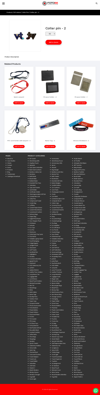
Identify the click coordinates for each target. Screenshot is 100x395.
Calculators (77, 183)
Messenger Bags (57, 285)
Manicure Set (78, 279)
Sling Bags (32, 339)
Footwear (76, 241)
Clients (9, 163)
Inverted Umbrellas (35, 259)
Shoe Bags (32, 337)
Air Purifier (77, 161)
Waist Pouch (55, 368)
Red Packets (55, 328)
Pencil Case (55, 303)
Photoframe (77, 305)
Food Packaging (34, 241)
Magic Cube (55, 279)
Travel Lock (32, 359)
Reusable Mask (34, 330)
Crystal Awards (78, 203)
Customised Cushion (35, 212)
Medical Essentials (35, 283)
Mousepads (77, 290)
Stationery (77, 343)
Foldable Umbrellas (57, 239)
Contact (9, 165)
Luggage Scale (56, 276)
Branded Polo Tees (35, 183)
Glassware (32, 247)
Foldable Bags (78, 236)
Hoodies (32, 256)
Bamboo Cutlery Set (35, 172)
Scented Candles (34, 332)
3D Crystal (32, 158)
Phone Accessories (35, 305)
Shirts (75, 334)
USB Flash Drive (78, 363)
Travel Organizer (57, 359)
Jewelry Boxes (78, 259)
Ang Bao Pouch (33, 163)
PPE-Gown (32, 321)
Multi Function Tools (80, 292)
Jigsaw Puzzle (33, 261)
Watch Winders (34, 370)
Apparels (32, 165)
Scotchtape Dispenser (58, 332)
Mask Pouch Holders (35, 281)
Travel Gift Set (78, 357)
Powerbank (77, 319)
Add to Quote (53, 42)
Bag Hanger (55, 170)
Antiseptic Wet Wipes (80, 163)
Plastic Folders (33, 312)
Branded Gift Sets (57, 181)
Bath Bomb (32, 176)
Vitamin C (32, 368)
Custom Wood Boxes (35, 210)
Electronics (32, 232)
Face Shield (55, 234)
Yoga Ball (32, 377)
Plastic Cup (77, 310)
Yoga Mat (54, 377)
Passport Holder (34, 303)
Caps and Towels (34, 187)
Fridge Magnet (33, 243)
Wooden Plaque (78, 374)
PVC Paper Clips (78, 325)
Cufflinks (32, 205)
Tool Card (77, 352)
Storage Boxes (78, 345)
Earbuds (32, 225)
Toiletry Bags (55, 352)
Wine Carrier (55, 372)
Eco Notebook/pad (79, 227)
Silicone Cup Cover (57, 337)
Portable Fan (55, 316)
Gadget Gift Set (78, 243)
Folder (76, 239)
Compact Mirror (78, 199)
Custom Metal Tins (79, 205)
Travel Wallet (33, 361)
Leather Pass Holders (35, 272)
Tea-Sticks (77, 350)
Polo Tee (76, 314)
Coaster (76, 194)
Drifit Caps (77, 221)
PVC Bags (54, 325)
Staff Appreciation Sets (59, 343)
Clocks (54, 194)
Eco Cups (32, 227)
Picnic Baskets (33, 308)
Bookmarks (55, 178)
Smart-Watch (55, 339)
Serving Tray (55, 334)
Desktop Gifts (78, 214)
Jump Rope (55, 261)
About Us (10, 158)
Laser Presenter (56, 270)
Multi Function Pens (57, 292)
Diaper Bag (32, 216)
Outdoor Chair (33, 299)
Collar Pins (25, 12)
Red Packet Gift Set (35, 328)
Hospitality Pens (56, 256)
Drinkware (32, 223)
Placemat (54, 308)
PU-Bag (54, 323)
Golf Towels (33, 250)
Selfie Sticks (33, 334)
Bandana (32, 174)
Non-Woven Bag (56, 294)
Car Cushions (56, 187)
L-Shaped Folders (79, 265)
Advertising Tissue (57, 161)
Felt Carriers (77, 234)
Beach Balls (77, 176)
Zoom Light (32, 379)
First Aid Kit (32, 236)
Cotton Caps (55, 203)
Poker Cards (55, 314)
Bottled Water (33, 181)
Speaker (32, 341)
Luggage (76, 274)
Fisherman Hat (56, 236)
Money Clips (55, 290)
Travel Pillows (78, 359)
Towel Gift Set (78, 354)
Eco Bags (76, 225)
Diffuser (76, 216)
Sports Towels (33, 343)
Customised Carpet (79, 210)
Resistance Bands (79, 328)
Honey (76, 254)
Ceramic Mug (78, 190)
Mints (31, 290)
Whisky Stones (33, 372)
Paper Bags (77, 299)
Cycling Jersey (78, 212)
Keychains (77, 263)
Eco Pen (31, 230)
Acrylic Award (78, 158)
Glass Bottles (78, 245)
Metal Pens (55, 288)
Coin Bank (55, 196)
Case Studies (11, 161)
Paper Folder (55, 301)
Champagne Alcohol (58, 192)
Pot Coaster (33, 319)
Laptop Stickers (34, 270)
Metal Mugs (32, 288)
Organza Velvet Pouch (80, 297)
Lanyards (54, 268)
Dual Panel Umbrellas (80, 223)
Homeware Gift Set (57, 254)
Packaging (55, 299)
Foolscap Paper (56, 241)
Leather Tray (77, 272)
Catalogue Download (13, 176)
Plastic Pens (55, 312)
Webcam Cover (56, 370)
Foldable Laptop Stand (36, 239)
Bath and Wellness (79, 174)
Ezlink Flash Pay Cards (36, 234)
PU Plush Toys (33, 323)
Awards (54, 167)
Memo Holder (56, 283)
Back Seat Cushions (35, 170)
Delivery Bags (33, 214)
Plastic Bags (77, 308)
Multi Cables (33, 292)
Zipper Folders (78, 377)
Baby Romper (78, 167)
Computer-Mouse (79, 201)
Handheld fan (33, 252)
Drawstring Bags (57, 221)
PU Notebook (78, 321)
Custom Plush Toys (57, 207)
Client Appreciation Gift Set (37, 194)
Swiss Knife (55, 350)
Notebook (77, 294)
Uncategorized (56, 363)
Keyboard (32, 263)
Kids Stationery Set (35, 265)
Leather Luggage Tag (80, 270)
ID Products (17, 12)
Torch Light (55, 354)
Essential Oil (77, 232)
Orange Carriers (56, 297)
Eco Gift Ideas (56, 227)
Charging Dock (78, 192)
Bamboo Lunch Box (57, 172)
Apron (53, 165)
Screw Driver (77, 332)
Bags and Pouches (79, 170)
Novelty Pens (33, 297)
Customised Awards (58, 210)
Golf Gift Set (55, 247)
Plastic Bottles (33, 310)
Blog (8, 172)
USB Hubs (32, 366)
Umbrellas (32, 363)
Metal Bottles (78, 285)
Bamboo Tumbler (79, 172)
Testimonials (11, 174)
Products (9, 12)
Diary (53, 216)
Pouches (54, 319)
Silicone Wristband (79, 337)
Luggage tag (77, 276)
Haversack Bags (56, 252)
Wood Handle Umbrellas (59, 374)
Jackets (54, 259)
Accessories (55, 158)
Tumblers (76, 361)
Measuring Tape (56, 281)
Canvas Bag (77, 185)
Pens (75, 303)
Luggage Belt (33, 276)
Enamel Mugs (56, 232)
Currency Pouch (56, 205)
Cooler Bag (32, 203)
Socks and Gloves (79, 339)
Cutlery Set (55, 212)
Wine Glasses (78, 372)
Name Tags (32, 294)
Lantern (31, 268)
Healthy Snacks (78, 252)
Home (9, 167)
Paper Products (78, 301)
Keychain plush (56, 263)
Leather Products (57, 272)
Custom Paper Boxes (35, 207)
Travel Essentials (57, 357)
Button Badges (56, 183)
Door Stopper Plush (35, 221)
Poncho (31, 316)
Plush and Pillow (34, 314)
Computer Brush (56, 201)
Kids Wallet (55, 265)
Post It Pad (77, 316)
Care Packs (55, 190)
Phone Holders (56, 305)
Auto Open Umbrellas (35, 167)
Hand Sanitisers (78, 250)
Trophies (54, 361)
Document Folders (79, 219)
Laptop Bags (77, 268)
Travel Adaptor (33, 357)
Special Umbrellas (57, 341)
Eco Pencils (55, 230)
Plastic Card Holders (58, 310)
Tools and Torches (35, 354)
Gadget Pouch (33, 245)
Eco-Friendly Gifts (79, 230)
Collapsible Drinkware (80, 196)
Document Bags (56, 219)
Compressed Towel (35, 201)
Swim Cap (32, 350)
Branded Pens (78, 181)
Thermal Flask (33, 352)
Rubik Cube (77, 330)
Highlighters (33, 254)
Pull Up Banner (33, 325)
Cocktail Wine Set (34, 196)
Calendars (32, 185)
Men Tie (31, 285)
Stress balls (33, 348)
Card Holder (33, 190)
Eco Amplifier (55, 225)
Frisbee (54, 243)
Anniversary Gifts (57, 163)
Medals (76, 281)
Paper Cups (33, 301)
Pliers (75, 312)
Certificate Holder (34, 192)
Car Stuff (76, 187)
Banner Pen (55, 174)
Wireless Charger (34, 374)
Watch (76, 368)
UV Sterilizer (55, 366)
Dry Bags (54, 223)
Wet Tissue (77, 370)
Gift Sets (54, 245)
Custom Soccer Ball (79, 207)
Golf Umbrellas (56, 250)
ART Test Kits (77, 165)
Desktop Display (57, 214)
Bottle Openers (78, 178)
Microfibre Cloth (78, 288)
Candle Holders (56, 185)
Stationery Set (56, 345)
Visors (76, 366)
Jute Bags (76, 261)
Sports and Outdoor (80, 341)
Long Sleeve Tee (34, 274)
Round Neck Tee (56, 330)
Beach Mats (33, 178)
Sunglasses (55, 348)
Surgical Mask (78, 348)
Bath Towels (55, 176)
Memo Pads (77, 283)
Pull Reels (77, 323)
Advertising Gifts (34, 161)
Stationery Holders (35, 345)
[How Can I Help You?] (95, 390)
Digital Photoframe (35, 219)
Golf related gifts (79, 247)
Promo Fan (55, 321)
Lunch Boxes (33, 279)
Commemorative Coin (58, 199)
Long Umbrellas (56, 274)
